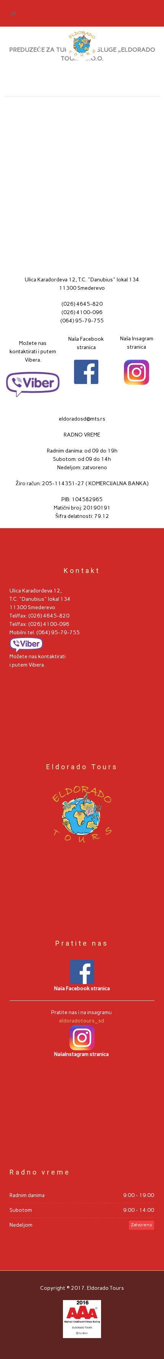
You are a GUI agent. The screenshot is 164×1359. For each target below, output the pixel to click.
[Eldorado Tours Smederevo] (82, 44)
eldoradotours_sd (82, 1021)
